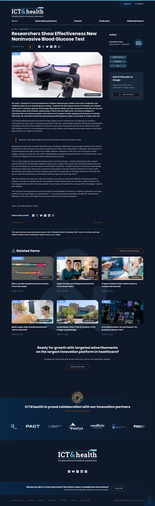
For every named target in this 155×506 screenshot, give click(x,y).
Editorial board (135, 21)
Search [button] (140, 4)
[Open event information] (149, 500)
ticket (53, 235)
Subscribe (119, 488)
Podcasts (104, 21)
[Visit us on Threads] (69, 471)
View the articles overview (129, 251)
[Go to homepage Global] (27, 12)
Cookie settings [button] (85, 500)
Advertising (31, 500)
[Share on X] (43, 47)
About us (127, 4)
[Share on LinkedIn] (55, 47)
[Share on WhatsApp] (59, 47)
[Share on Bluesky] (47, 47)
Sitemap (73, 500)
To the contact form (77, 367)
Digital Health (24, 29)
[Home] (12, 29)
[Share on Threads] (39, 47)
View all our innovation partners (77, 411)
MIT (118, 66)
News (15, 21)
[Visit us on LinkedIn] (81, 471)
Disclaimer (64, 500)
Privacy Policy (52, 500)
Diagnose (117, 61)
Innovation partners (46, 21)
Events (78, 21)
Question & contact (17, 500)
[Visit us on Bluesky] (73, 471)
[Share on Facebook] (51, 47)
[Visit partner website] (23, 426)
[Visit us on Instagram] (86, 471)
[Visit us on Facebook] (77, 471)
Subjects (41, 500)
